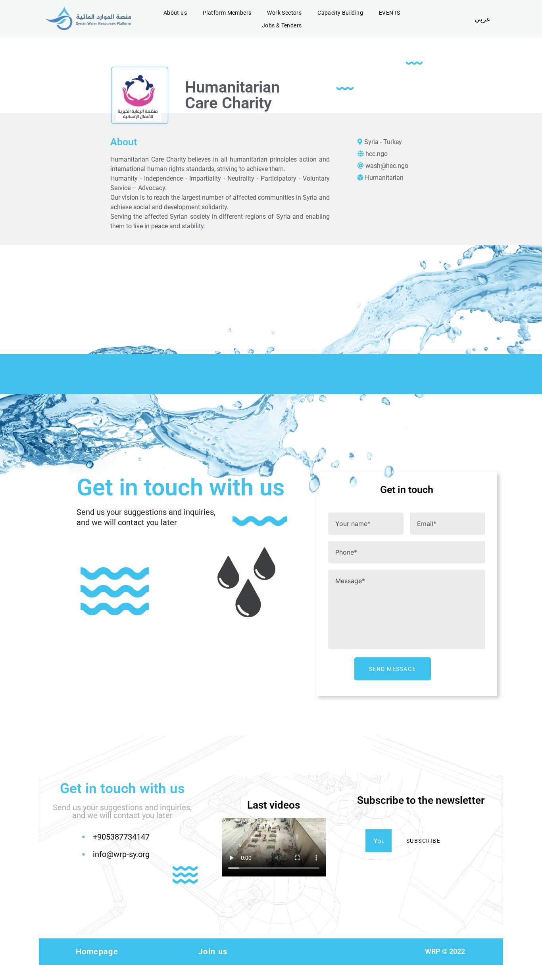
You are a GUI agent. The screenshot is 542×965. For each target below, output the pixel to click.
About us (175, 13)
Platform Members (227, 13)
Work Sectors (284, 13)
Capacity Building (340, 13)
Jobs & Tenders (282, 25)
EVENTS (389, 13)
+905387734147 (121, 837)
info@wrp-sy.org (121, 854)
